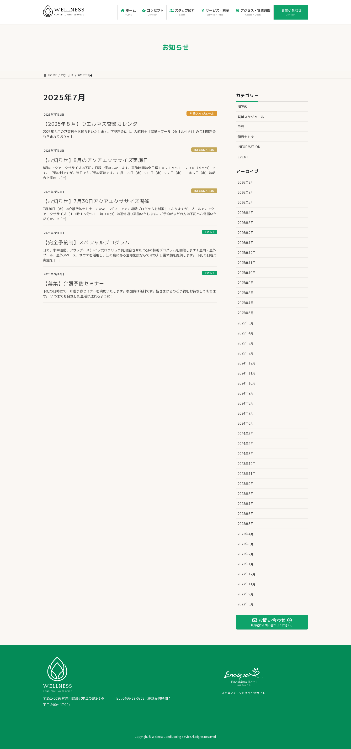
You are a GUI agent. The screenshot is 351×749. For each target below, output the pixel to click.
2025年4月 (246, 333)
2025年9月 (246, 282)
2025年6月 (246, 312)
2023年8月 (246, 493)
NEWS (242, 106)
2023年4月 (246, 533)
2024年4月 (246, 443)
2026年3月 (246, 222)
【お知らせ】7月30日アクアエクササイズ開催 (96, 201)
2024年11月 (247, 373)
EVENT (209, 232)
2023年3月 (246, 543)
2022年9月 (246, 594)
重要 (241, 126)
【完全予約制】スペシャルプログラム (86, 242)
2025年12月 (247, 252)
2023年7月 (246, 503)
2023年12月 (247, 463)
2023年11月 (247, 473)
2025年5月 (246, 323)
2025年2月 (246, 353)
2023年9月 (246, 483)
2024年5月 (246, 433)
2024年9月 (246, 393)
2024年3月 (246, 453)
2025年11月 (247, 262)
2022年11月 (247, 584)
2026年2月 (246, 232)
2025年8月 (246, 292)
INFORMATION (204, 149)
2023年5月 (246, 523)
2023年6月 (246, 513)
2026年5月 (246, 202)
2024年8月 (246, 403)
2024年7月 (246, 413)
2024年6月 (246, 423)
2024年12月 (247, 363)
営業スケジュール (202, 113)
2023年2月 (246, 553)
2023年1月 (246, 564)
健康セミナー (248, 136)
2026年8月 (246, 182)
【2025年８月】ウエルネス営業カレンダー (93, 123)
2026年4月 (246, 212)
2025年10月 (247, 272)
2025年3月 (246, 343)
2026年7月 (246, 192)
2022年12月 (247, 574)
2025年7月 (246, 302)
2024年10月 (247, 383)
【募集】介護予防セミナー (73, 283)
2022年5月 (246, 604)
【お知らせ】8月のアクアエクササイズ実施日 (95, 160)
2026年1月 (246, 242)
